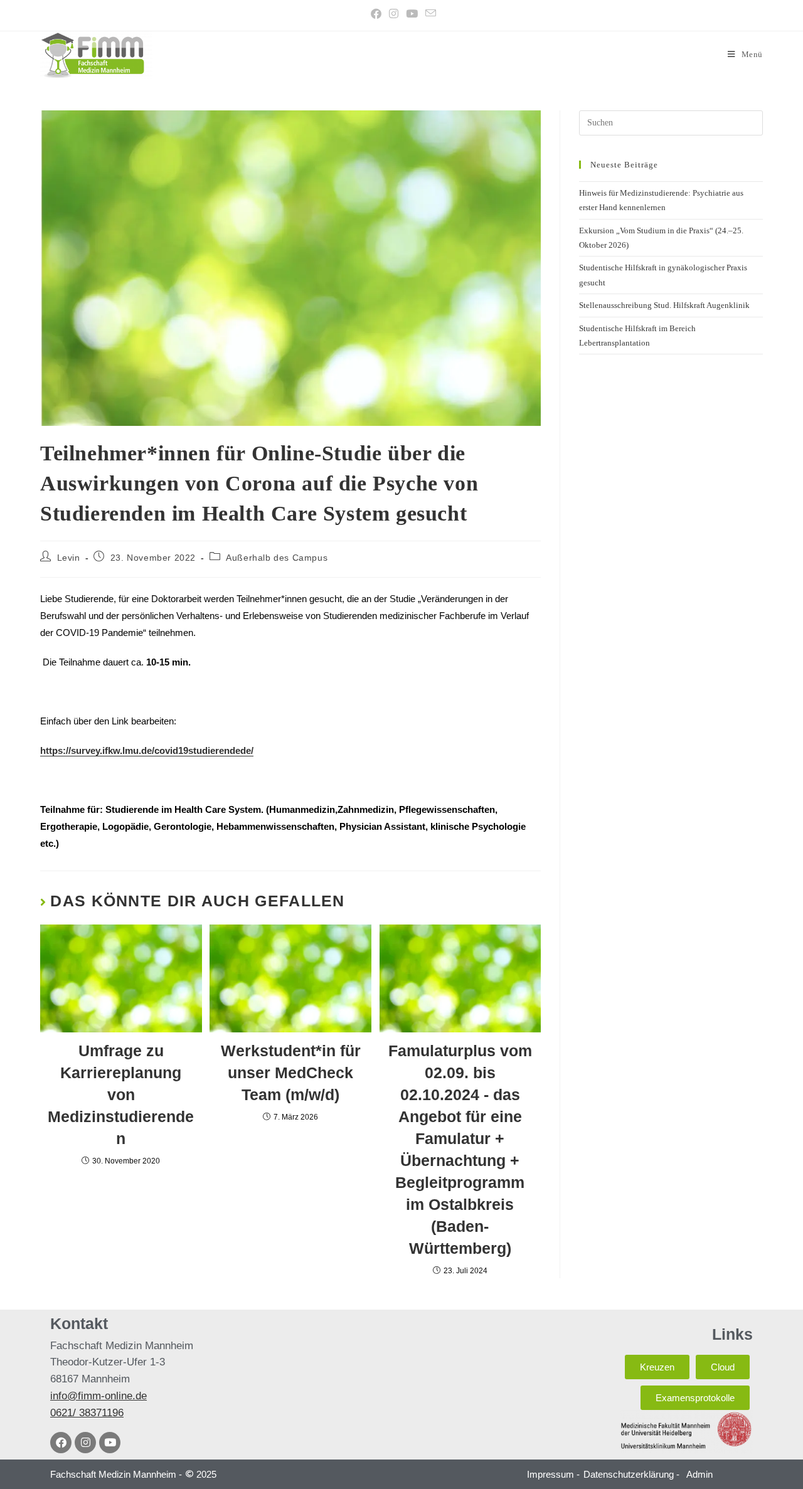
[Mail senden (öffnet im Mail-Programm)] (429, 14)
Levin (68, 558)
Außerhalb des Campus (276, 558)
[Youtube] (109, 1442)
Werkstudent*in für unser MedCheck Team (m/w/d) (291, 1072)
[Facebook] (61, 1442)
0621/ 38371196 (87, 1413)
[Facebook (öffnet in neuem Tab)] (376, 14)
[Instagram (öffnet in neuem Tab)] (393, 14)
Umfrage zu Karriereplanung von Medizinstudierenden (121, 1094)
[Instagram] (85, 1442)
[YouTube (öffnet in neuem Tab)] (412, 14)
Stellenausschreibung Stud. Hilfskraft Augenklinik (664, 305)
